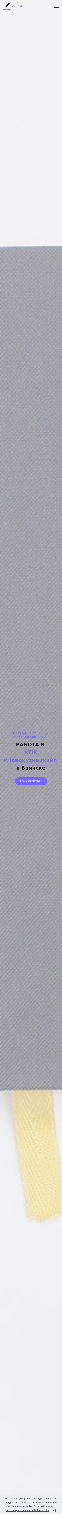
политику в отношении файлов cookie (27, 1510)
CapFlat (17, 6)
